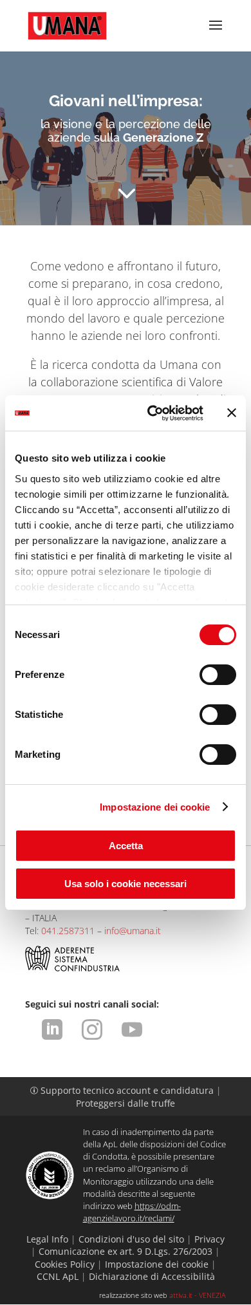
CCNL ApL (58, 1276)
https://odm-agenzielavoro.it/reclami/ (132, 1212)
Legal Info (47, 1239)
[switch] (218, 674)
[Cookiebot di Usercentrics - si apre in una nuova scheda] (152, 413)
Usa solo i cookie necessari (125, 883)
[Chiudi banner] (231, 412)
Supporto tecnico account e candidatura (123, 1090)
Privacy (209, 1239)
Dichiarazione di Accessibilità (152, 1276)
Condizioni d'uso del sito (131, 1239)
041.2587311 (68, 931)
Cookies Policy (65, 1264)
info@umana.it (132, 931)
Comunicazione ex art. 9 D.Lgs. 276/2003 (125, 1251)
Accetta (126, 845)
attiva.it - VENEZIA (197, 1295)
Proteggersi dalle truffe (125, 1103)
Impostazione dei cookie (155, 807)
